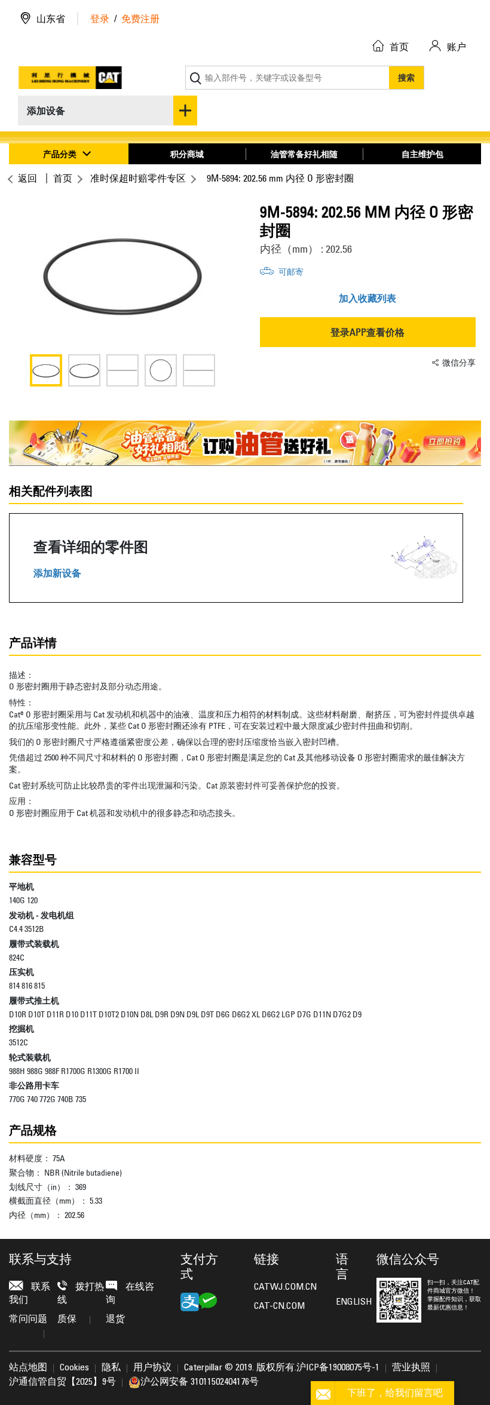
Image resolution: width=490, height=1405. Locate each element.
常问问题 (28, 1319)
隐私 (111, 1368)
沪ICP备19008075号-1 (337, 1368)
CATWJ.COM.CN (285, 1287)
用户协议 (152, 1368)
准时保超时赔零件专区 (138, 178)
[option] (122, 273)
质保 (66, 1319)
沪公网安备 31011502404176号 (199, 1382)
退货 (115, 1319)
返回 (27, 178)
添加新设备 (57, 573)
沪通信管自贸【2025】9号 (62, 1382)
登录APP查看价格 (367, 332)
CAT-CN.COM (279, 1306)
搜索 (406, 77)
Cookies (74, 1368)
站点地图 (28, 1368)
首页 (62, 178)
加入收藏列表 (367, 298)
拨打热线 (80, 1294)
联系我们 (29, 1294)
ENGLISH (347, 1302)
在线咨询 (130, 1294)
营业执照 (411, 1368)
